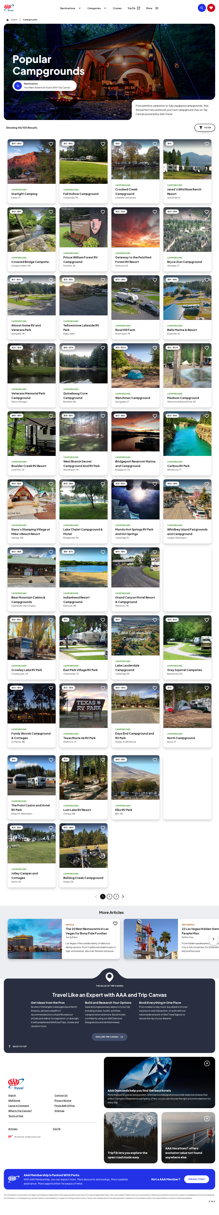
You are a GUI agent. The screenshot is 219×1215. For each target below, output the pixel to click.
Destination (31, 83)
